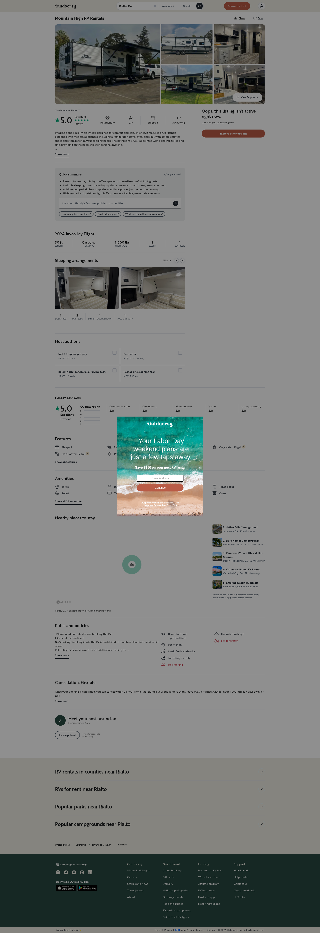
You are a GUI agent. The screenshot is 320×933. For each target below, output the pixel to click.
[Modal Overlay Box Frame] (160, 466)
